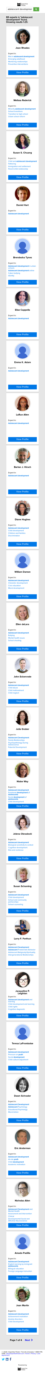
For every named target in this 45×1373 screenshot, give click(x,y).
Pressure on (15, 1055)
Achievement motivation (18, 1317)
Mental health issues (16, 638)
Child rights (12, 1007)
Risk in (21, 57)
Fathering (12, 164)
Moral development (16, 588)
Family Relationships (16, 740)
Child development (16, 531)
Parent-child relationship (18, 169)
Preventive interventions (18, 64)
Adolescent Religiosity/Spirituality (21, 952)
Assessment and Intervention (20, 1214)
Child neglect (13, 693)
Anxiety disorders (15, 1319)
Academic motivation (16, 1164)
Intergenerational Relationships (21, 955)
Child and (22, 161)
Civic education (14, 586)
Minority (22, 109)
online (21, 271)
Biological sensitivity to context (20, 845)
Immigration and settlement (19, 166)
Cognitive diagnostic (16, 1009)
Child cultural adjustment (18, 1060)
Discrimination (14, 536)
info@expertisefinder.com (15, 1353)
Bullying (11, 635)
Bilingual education (16, 1269)
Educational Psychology (17, 1110)
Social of (17, 798)
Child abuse (13, 688)
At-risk (13, 1159)
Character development (18, 583)
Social (16, 1057)
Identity (11, 276)
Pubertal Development (17, 747)
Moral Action (13, 1112)
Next (27, 1340)
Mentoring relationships (18, 62)
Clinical (11, 1216)
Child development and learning (21, 1004)
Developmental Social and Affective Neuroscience (19, 1220)
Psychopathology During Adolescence (18, 744)
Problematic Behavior (21, 950)
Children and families (16, 533)
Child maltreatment (16, 690)
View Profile (22, 72)
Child (16, 1162)
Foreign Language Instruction (20, 1271)
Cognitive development (17, 848)
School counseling (15, 904)
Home (27, 1353)
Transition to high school (18, 114)
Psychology (17, 1107)
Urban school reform (16, 117)
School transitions (15, 111)
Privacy (33, 1353)
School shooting (14, 641)
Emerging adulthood (16, 59)
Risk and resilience (15, 850)
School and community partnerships (17, 901)
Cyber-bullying (14, 273)
